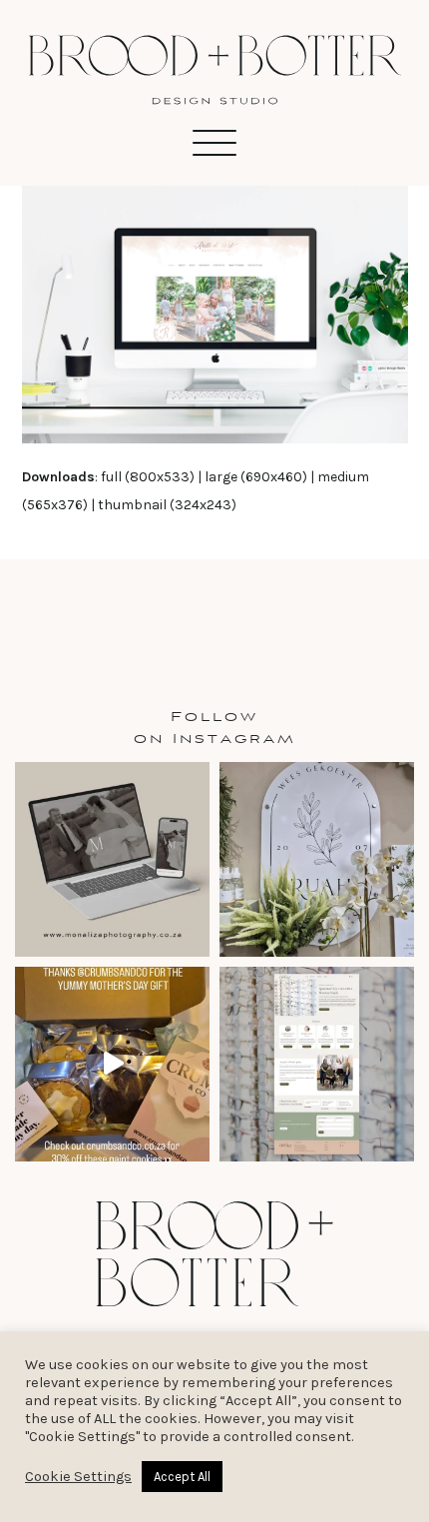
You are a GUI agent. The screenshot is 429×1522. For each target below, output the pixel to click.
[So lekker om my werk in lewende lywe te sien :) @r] (316, 859)
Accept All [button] (182, 1476)
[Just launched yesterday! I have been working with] (316, 1064)
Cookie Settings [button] (78, 1476)
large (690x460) (256, 476)
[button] (214, 143)
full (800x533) (148, 476)
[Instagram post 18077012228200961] (112, 1064)
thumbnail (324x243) (167, 504)
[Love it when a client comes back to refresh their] (112, 859)
